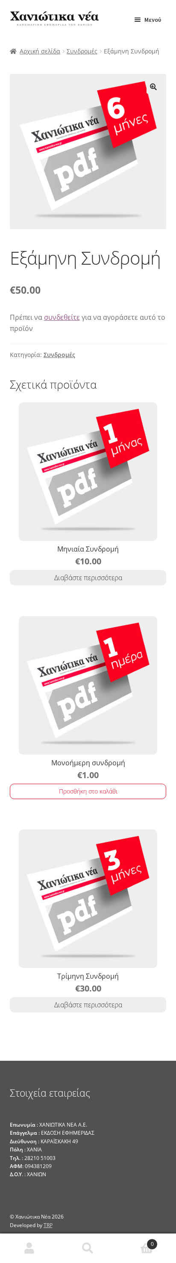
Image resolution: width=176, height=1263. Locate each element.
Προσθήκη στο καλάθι (88, 791)
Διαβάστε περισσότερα (88, 577)
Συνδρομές (82, 51)
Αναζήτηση (88, 1248)
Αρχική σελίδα (40, 51)
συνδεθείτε (62, 317)
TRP (48, 1225)
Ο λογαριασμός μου (29, 1248)
